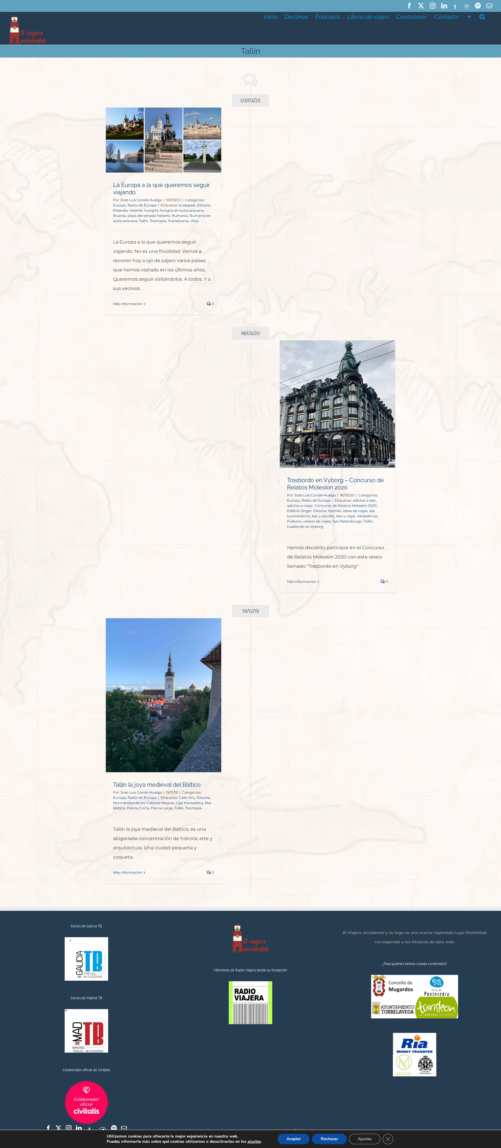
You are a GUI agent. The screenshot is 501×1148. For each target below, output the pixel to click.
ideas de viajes (355, 511)
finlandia (120, 210)
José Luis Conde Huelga (141, 200)
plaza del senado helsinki (149, 215)
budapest (187, 205)
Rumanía (180, 215)
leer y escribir (323, 516)
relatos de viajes (317, 521)
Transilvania (178, 221)
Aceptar (293, 1139)
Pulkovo (294, 521)
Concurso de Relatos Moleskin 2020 (346, 505)
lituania (119, 215)
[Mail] (124, 1128)
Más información (127, 304)
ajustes (254, 1141)
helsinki (136, 210)
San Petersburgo (347, 521)
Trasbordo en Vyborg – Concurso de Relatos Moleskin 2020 (335, 484)
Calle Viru (187, 797)
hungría (151, 210)
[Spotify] (114, 1128)
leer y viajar (346, 516)
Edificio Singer (299, 511)
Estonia (203, 205)
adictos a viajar (300, 505)
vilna (194, 221)
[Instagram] (69, 1128)
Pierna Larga (162, 808)
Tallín (143, 221)
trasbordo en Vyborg (305, 526)
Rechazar (329, 1139)
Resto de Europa (142, 205)
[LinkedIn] (79, 1128)
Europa (119, 205)
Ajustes (365, 1139)
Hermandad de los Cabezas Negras (143, 803)
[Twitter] (58, 1128)
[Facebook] (48, 1128)
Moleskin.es (367, 516)
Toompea (158, 221)
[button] (482, 16)
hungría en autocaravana (182, 210)
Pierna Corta (138, 808)
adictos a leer (364, 500)
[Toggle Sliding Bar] (469, 16)
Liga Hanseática (189, 803)
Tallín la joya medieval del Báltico (157, 784)
